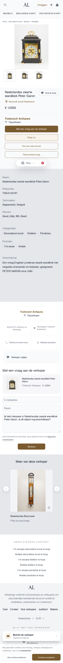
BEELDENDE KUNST (26, 13)
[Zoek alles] (5, 5)
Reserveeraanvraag (31, 154)
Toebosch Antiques (17, 118)
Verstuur (32, 446)
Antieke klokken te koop (31, 564)
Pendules (45, 233)
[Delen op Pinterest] (42, 163)
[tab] (10, 75)
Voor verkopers (28, 609)
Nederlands (24, 618)
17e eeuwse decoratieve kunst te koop (31, 549)
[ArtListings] (31, 587)
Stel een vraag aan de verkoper (31, 128)
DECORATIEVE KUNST (50, 13)
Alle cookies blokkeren (16, 657)
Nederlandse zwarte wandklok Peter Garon (38, 380)
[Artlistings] (27, 5)
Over (5, 609)
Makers (54, 609)
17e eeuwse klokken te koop (31, 559)
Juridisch (43, 609)
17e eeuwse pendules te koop (31, 570)
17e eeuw (9, 246)
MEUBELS (8, 13)
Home (4, 21)
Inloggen (42, 5)
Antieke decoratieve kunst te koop (31, 554)
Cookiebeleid (25, 650)
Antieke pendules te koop (31, 575)
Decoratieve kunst (15, 21)
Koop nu (32, 137)
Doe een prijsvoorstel (31, 145)
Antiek (22, 246)
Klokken (27, 21)
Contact (14, 609)
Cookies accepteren (46, 657)
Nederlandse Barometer (22, 516)
